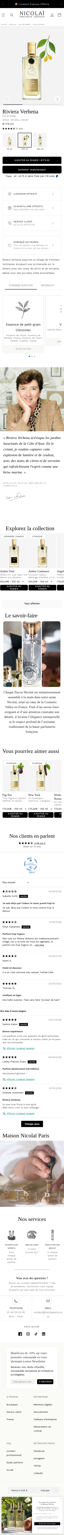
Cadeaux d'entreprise (45, 1419)
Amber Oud (7, 571)
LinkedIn (38, 1473)
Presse (10, 1419)
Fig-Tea (7, 795)
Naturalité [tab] (47, 285)
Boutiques (12, 1404)
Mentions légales (43, 1404)
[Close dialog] (61, 1498)
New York (34, 795)
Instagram (39, 1458)
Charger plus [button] (32, 1124)
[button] (9, 128)
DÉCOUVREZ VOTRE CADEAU (47, 1523)
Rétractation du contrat (42, 1428)
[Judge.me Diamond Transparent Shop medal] (30, 864)
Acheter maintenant (32, 169)
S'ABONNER (45, 1381)
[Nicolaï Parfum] (32, 15)
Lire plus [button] (39, 945)
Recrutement (41, 1412)
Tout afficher (32, 603)
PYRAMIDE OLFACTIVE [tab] (21, 285)
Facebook (39, 1451)
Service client (14, 1412)
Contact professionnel (14, 1453)
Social (10, 1470)
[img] (9, 891)
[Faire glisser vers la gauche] (6, 99)
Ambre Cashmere (38, 571)
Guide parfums (15, 1462)
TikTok (37, 1465)
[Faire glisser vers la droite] (57, 99)
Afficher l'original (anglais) (21, 1048)
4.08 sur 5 (39, 843)
